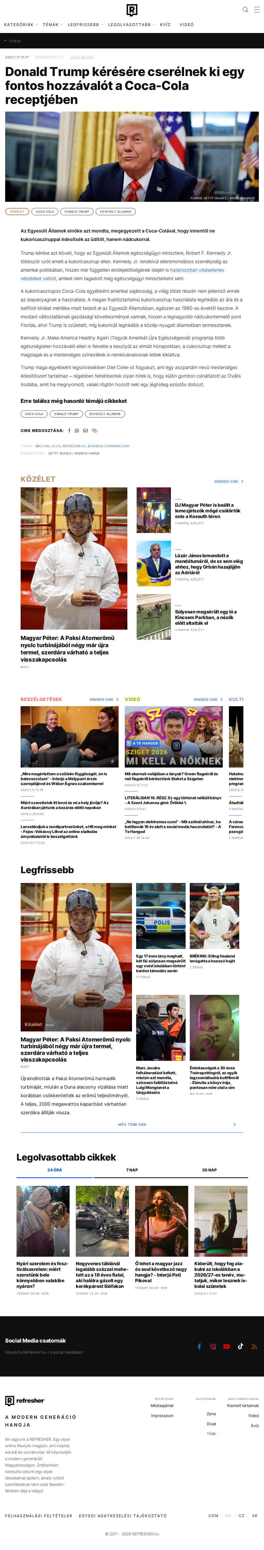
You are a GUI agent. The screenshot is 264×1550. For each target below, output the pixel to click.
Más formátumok (243, 1399)
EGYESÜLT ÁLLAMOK (115, 211)
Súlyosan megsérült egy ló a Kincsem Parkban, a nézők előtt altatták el (206, 617)
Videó (187, 24)
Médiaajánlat (162, 1405)
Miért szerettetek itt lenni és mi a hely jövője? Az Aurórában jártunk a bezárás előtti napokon (65, 805)
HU (228, 1515)
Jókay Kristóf (82, 57)
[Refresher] (132, 10)
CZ (242, 1515)
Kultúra (241, 699)
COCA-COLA (45, 211)
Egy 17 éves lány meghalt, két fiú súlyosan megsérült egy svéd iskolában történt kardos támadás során (160, 963)
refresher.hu (74, 446)
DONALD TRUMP (77, 211)
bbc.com (43, 446)
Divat (211, 1423)
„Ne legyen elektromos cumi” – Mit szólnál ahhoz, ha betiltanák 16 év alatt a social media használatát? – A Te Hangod (173, 826)
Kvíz (165, 24)
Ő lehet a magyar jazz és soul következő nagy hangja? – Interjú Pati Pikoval (161, 1272)
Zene (211, 1413)
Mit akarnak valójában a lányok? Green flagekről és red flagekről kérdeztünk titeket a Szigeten (171, 776)
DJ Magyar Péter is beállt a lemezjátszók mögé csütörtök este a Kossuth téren (208, 510)
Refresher (164, 1399)
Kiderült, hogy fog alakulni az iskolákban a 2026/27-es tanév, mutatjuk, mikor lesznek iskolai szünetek (220, 1275)
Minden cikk (226, 481)
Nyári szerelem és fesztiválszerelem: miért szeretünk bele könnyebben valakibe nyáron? (42, 1275)
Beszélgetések (41, 699)
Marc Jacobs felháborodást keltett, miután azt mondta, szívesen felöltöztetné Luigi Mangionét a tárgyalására (156, 1080)
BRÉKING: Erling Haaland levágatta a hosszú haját (212, 958)
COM (214, 1515)
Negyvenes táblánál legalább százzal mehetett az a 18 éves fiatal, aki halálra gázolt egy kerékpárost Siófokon (102, 1275)
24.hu (56, 446)
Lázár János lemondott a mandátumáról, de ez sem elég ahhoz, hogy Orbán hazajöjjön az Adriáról (209, 564)
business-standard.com (108, 446)
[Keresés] (242, 10)
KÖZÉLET (17, 211)
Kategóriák (206, 1399)
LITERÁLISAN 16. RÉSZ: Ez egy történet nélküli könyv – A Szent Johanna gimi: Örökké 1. (173, 800)
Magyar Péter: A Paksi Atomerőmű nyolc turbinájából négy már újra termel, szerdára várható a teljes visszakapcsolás (67, 649)
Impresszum (162, 1415)
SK (255, 1515)
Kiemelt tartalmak (243, 1405)
